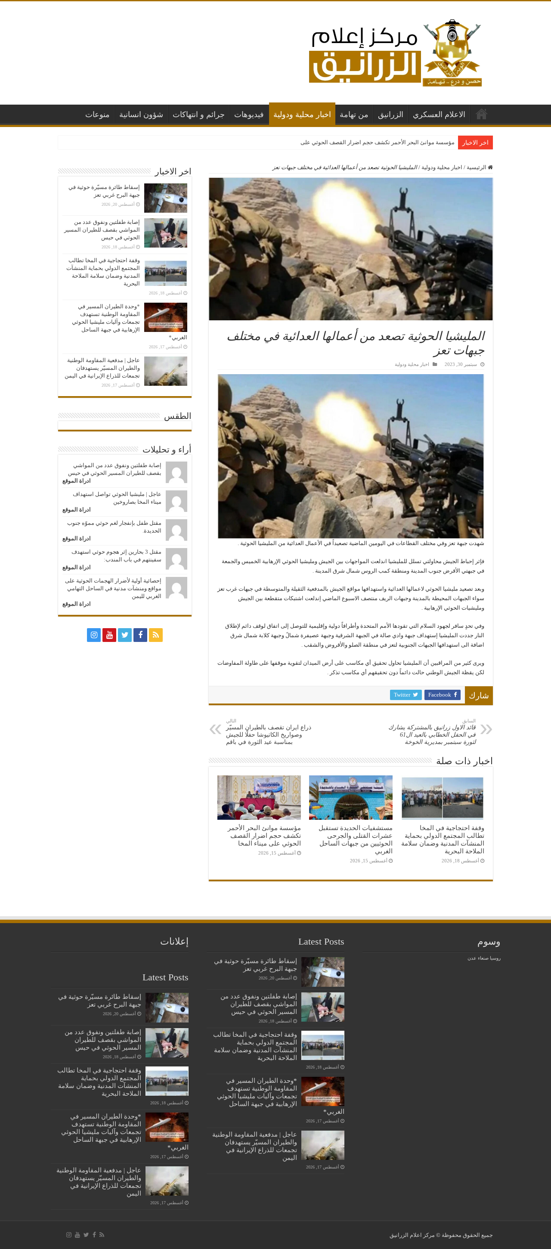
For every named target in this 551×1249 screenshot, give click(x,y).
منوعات (97, 114)
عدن (472, 958)
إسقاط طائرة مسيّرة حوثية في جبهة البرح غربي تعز (255, 964)
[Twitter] (125, 635)
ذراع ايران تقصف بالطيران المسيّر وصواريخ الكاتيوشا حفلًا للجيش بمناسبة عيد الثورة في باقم (268, 731)
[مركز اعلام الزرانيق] (394, 51)
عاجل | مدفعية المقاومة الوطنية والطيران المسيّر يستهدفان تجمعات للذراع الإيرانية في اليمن (102, 368)
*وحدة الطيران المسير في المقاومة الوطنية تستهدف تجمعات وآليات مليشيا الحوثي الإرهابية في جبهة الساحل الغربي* (129, 322)
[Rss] (156, 635)
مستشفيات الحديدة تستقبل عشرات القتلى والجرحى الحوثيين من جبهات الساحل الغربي (356, 839)
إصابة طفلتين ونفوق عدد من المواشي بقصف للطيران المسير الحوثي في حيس (102, 230)
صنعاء (483, 958)
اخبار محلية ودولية (302, 114)
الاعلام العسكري (439, 114)
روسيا (495, 958)
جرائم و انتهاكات (199, 114)
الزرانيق (390, 114)
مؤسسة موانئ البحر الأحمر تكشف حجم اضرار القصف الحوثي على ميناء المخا (365, 142)
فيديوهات (249, 114)
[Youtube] (109, 635)
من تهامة (354, 114)
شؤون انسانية (141, 114)
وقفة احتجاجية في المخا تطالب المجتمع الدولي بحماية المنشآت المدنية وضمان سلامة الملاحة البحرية (442, 839)
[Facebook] (140, 635)
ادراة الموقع (76, 480)
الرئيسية (482, 114)
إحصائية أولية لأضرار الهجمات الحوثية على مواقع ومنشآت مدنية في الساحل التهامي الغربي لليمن (113, 588)
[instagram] (94, 635)
